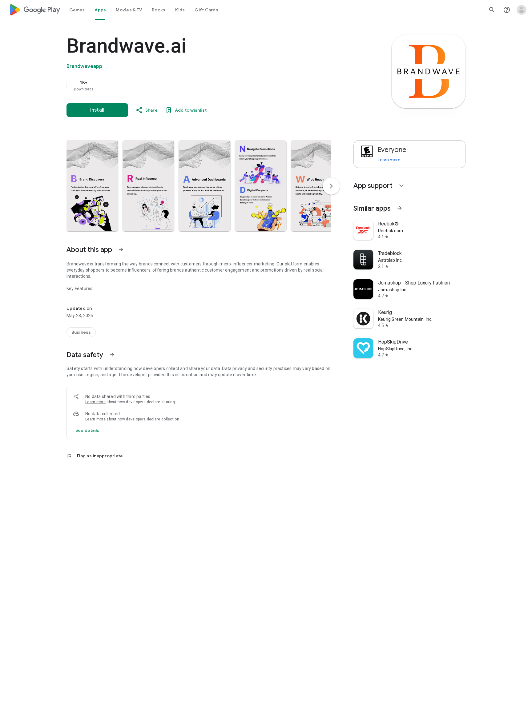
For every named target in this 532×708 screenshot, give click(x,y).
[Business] (81, 332)
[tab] (77, 10)
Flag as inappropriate (94, 456)
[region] (189, 85)
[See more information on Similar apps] (399, 208)
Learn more (95, 402)
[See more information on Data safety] (112, 354)
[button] (92, 185)
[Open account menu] (521, 9)
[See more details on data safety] (87, 430)
